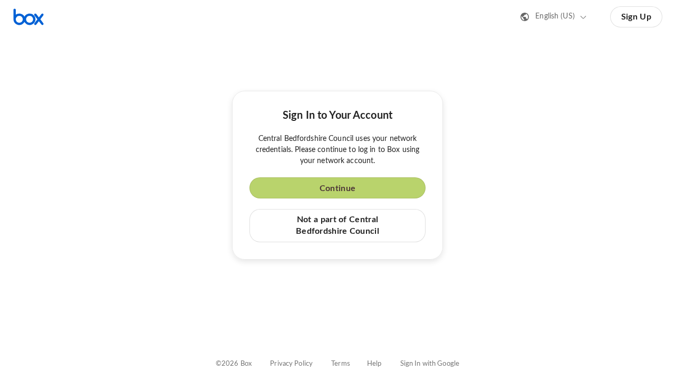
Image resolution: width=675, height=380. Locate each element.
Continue (337, 188)
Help (374, 363)
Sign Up (636, 17)
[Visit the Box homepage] (28, 16)
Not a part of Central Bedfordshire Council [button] (337, 225)
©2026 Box (234, 363)
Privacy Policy (291, 363)
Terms (340, 363)
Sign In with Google (429, 363)
